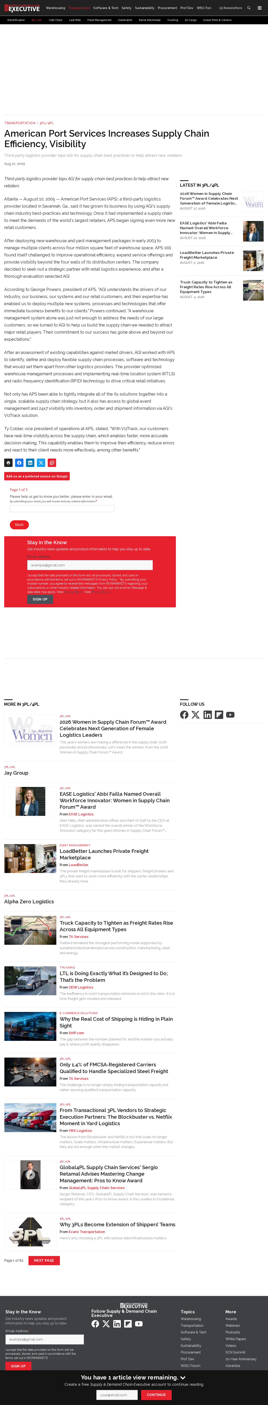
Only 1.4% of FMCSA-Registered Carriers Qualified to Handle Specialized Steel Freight (114, 1068)
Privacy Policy (101, 592)
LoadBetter (79, 865)
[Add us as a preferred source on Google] (52, 463)
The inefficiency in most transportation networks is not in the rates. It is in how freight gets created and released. (117, 996)
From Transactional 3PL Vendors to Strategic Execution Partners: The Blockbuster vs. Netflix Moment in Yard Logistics (116, 1116)
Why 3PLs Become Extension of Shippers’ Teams (117, 1224)
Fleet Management (75, 845)
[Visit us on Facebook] (184, 714)
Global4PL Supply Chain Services (97, 1188)
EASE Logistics (81, 814)
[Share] (19, 463)
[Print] (8, 463)
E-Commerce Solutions (79, 1013)
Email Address (39, 556)
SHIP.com (76, 1033)
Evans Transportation (87, 1232)
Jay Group (16, 773)
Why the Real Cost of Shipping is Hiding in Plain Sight (116, 1022)
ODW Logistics (81, 987)
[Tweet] (41, 463)
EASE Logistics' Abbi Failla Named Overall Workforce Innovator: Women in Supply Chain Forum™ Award (205, 228)
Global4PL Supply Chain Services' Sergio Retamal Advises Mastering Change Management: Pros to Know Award (109, 1173)
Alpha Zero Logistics (29, 902)
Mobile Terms (73, 592)
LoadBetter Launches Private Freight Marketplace (207, 255)
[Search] (249, 8)
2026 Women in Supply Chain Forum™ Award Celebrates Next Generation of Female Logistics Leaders (209, 198)
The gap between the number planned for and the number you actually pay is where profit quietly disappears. (116, 1041)
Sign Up (40, 599)
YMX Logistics (80, 1131)
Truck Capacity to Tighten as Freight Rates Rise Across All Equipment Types (206, 287)
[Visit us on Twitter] (196, 714)
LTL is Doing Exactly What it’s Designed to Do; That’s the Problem (114, 976)
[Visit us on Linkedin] (208, 714)
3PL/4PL (47, 123)
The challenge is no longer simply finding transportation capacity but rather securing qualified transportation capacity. (114, 1087)
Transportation (19, 123)
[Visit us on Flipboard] (219, 714)
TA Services (78, 937)
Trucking (67, 967)
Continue (156, 1395)
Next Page (44, 1260)
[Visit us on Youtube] (230, 714)
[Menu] (259, 8)
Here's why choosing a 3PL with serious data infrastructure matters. (113, 1238)
